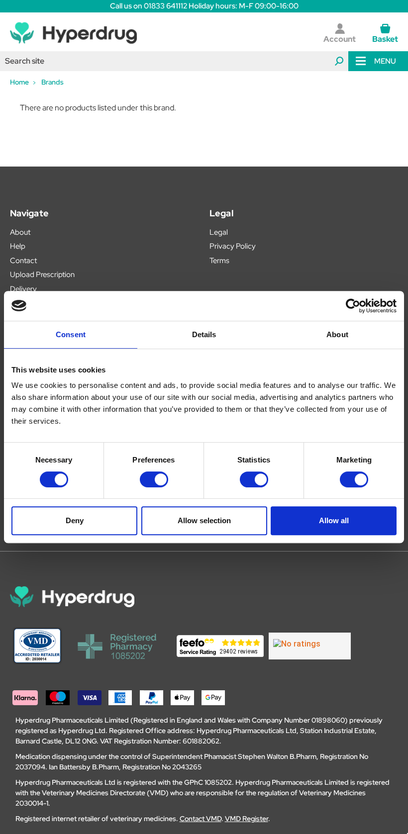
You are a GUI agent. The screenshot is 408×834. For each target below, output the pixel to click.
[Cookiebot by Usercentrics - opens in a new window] (353, 305)
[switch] (154, 479)
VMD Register (246, 818)
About (20, 232)
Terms (219, 261)
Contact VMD (200, 818)
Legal (218, 232)
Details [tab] (204, 334)
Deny (75, 520)
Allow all (334, 520)
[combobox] (174, 61)
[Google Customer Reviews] (310, 646)
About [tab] (337, 334)
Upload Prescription (42, 274)
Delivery (23, 289)
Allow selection (204, 520)
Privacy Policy (232, 246)
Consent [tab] (71, 334)
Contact (23, 261)
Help (17, 246)
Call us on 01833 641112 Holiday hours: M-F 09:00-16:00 (204, 6)
